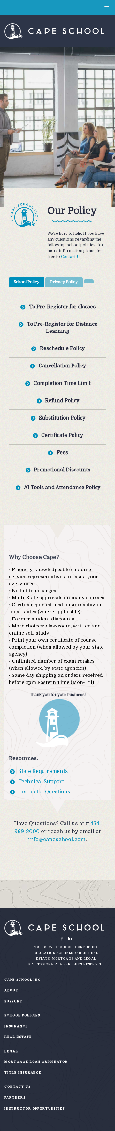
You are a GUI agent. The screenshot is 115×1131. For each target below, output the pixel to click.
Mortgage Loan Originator (36, 1061)
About (11, 990)
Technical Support (41, 781)
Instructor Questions (44, 792)
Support (13, 1001)
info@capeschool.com (57, 839)
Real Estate (18, 1036)
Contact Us (71, 256)
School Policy (26, 282)
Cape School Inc (22, 979)
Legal (11, 1051)
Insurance (16, 1026)
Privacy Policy (64, 282)
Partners (14, 1097)
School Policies (22, 1015)
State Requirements (43, 771)
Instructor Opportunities (34, 1108)
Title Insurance (23, 1072)
